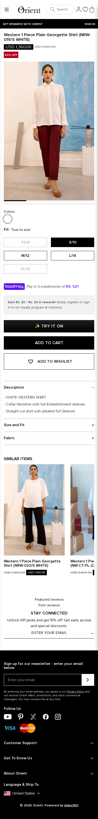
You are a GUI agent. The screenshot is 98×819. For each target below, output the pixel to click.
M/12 (25, 256)
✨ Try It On (49, 326)
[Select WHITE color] (7, 219)
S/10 (72, 242)
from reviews (49, 605)
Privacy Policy (75, 691)
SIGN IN (90, 24)
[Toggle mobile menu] (7, 9)
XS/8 (25, 242)
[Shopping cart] (91, 9)
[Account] (78, 9)
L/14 (72, 256)
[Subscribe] (88, 680)
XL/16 (25, 269)
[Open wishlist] (85, 9)
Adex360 (71, 805)
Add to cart (49, 343)
